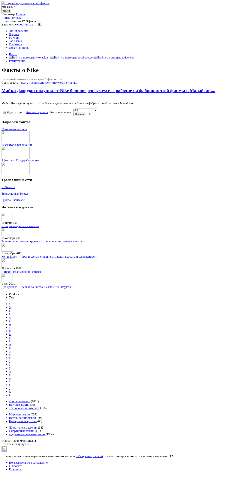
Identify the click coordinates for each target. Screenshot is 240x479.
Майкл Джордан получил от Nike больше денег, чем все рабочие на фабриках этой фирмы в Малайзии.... (108, 90)
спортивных (25, 24)
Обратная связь (18, 47)
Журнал (14, 34)
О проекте (15, 44)
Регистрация (17, 60)
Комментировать (37, 112)
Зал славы (15, 41)
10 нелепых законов (14, 129)
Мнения (14, 37)
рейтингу (52, 82)
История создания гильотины (20, 226)
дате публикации (34, 82)
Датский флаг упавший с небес (21, 271)
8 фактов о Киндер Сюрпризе (20, 160)
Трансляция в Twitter (15, 193)
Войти (13, 54)
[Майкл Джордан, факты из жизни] (2, 97)
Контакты (15, 469)
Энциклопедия (18, 30)
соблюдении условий (89, 456)
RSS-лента (8, 187)
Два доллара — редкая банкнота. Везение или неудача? (37, 287)
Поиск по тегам (12, 17)
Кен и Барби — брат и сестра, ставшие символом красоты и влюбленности (50, 256)
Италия (21, 14)
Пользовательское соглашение (28, 462)
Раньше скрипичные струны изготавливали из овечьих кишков (42, 241)
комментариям (68, 82)
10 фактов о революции (17, 144)
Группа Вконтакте (13, 200)
